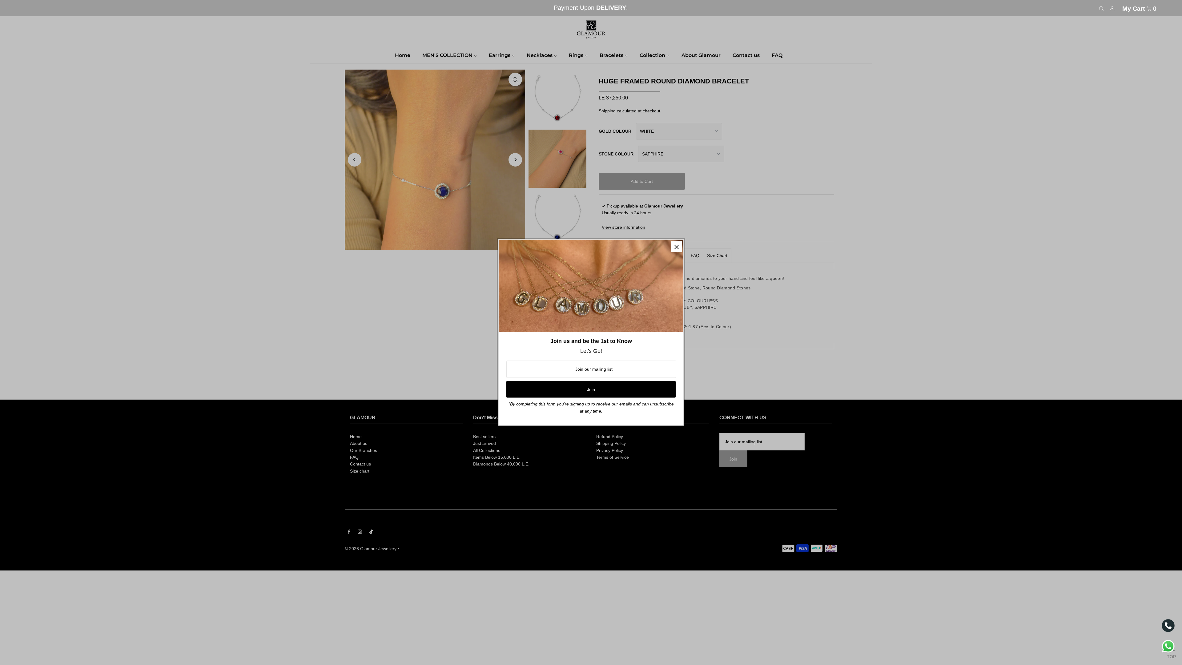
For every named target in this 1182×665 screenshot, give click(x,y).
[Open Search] (1101, 8)
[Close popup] (676, 246)
